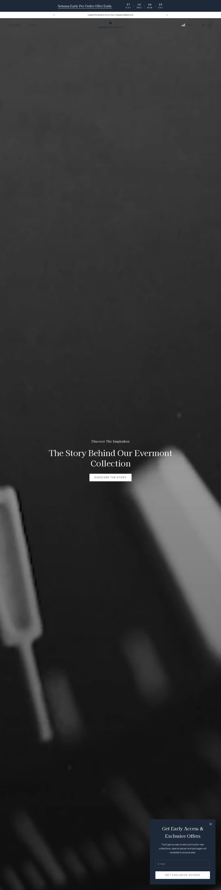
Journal (31, 25)
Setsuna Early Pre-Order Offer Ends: (85, 6)
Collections (14, 25)
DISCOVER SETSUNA (110, 475)
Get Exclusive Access (182, 875)
